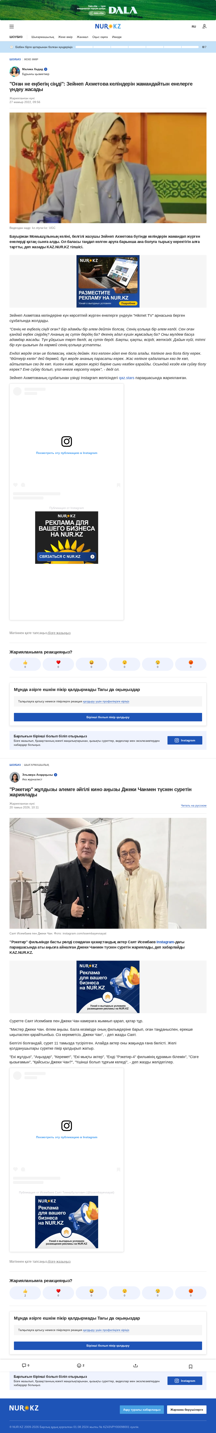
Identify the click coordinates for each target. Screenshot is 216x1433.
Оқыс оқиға (100, 37)
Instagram (188, 740)
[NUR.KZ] (108, 26)
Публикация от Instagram (66, 508)
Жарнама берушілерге (186, 1409)
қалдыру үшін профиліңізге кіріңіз (106, 701)
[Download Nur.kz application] (108, 10)
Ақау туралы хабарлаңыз (142, 1409)
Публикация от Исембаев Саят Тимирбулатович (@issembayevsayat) (66, 1192)
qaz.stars (127, 378)
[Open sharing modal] (135, 1365)
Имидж (117, 37)
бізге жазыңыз (59, 633)
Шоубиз (16, 37)
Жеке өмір (65, 37)
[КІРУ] (204, 26)
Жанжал (82, 37)
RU (194, 26)
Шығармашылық (42, 37)
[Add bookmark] (190, 1366)
